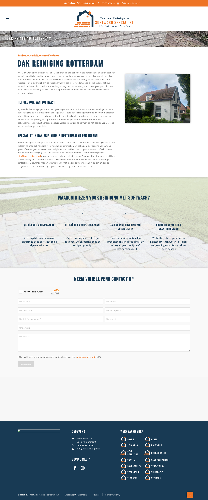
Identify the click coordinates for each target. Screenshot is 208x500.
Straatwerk (157, 466)
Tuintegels (157, 472)
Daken (130, 439)
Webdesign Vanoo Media (76, 495)
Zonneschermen (160, 460)
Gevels (155, 439)
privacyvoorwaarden (87, 356)
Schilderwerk (158, 453)
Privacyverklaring (112, 495)
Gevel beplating (132, 453)
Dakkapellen (134, 466)
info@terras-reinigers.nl (130, 3)
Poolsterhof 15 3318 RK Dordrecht (82, 3)
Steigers (156, 478)
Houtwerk (156, 445)
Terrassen (133, 472)
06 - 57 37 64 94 (108, 3)
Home (177, 38)
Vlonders (132, 478)
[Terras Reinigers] (104, 19)
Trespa (131, 460)
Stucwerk (132, 445)
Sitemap (96, 495)
